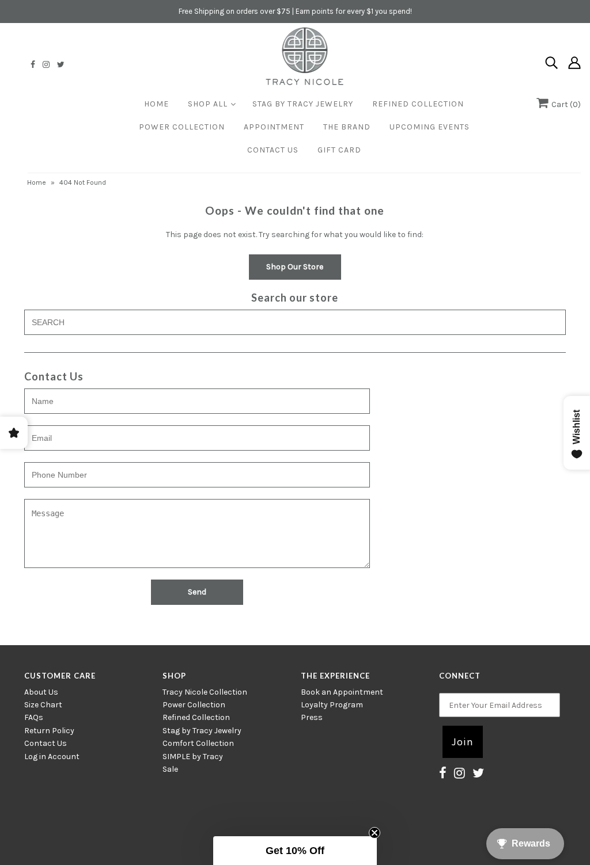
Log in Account (52, 756)
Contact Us (272, 150)
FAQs (33, 717)
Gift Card (339, 150)
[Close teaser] (374, 833)
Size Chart (43, 705)
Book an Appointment (342, 692)
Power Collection (182, 127)
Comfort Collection (198, 743)
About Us (41, 692)
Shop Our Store (294, 267)
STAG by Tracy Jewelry (302, 104)
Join (463, 742)
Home (156, 104)
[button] (295, 850)
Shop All (208, 104)
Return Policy (49, 731)
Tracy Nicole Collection (204, 692)
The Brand (346, 127)
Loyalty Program (332, 705)
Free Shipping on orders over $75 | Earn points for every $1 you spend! (295, 11)
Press (312, 717)
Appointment (274, 127)
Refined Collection (418, 104)
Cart (564, 104)
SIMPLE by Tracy (192, 756)
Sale (170, 769)
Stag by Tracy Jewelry (201, 731)
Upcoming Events (429, 127)
